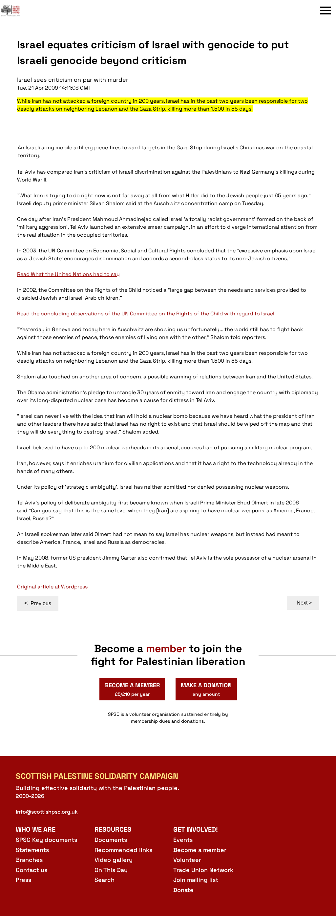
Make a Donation (206, 689)
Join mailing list (195, 880)
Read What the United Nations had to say (68, 274)
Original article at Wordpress (52, 586)
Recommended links (123, 850)
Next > (304, 603)
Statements (32, 850)
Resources (112, 829)
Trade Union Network (203, 870)
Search (104, 880)
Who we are (35, 829)
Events (183, 839)
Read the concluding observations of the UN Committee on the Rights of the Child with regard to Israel (145, 313)
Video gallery (113, 859)
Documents (110, 839)
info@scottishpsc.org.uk (47, 811)
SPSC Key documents (46, 839)
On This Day (111, 870)
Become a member (199, 850)
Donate (183, 890)
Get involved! (195, 829)
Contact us (31, 870)
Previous (37, 603)
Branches (29, 859)
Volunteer (187, 859)
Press (23, 880)
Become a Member (132, 689)
